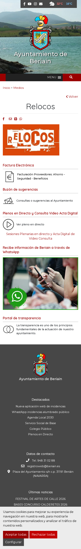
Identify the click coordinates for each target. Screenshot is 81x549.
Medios (18, 88)
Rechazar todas (43, 534)
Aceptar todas (15, 534)
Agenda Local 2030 (40, 417)
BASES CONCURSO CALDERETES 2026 (40, 504)
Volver (73, 96)
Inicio (6, 88)
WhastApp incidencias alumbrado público (40, 412)
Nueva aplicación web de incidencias (40, 406)
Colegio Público (40, 429)
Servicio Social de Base (40, 423)
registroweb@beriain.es (43, 466)
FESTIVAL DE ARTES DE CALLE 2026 (40, 499)
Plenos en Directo (40, 434)
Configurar (13, 542)
